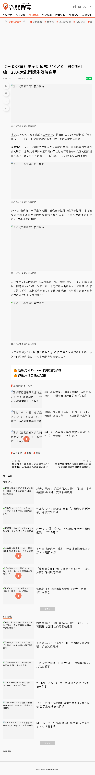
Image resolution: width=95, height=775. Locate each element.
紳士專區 (60, 14)
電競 (29, 453)
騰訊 (38, 453)
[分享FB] (6, 86)
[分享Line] (6, 93)
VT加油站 (74, 14)
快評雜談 (47, 14)
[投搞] (74, 6)
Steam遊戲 (65, 21)
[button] (89, 6)
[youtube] (79, 6)
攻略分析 (7, 14)
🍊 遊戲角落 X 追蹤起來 (29, 375)
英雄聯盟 (37, 21)
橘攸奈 (50, 21)
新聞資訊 (34, 14)
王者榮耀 (17, 453)
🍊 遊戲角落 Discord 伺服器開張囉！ (39, 370)
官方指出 (16, 147)
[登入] (84, 6)
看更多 (47, 609)
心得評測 (20, 14)
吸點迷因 (80, 21)
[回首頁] (17, 7)
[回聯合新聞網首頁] (5, 7)
